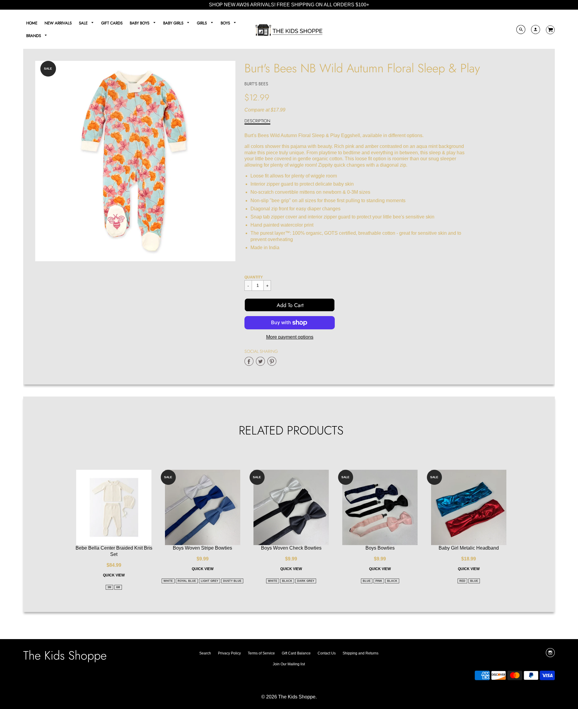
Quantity (253, 277)
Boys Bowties (380, 548)
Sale (84, 23)
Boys (226, 23)
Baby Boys (140, 23)
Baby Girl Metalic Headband (469, 548)
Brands (34, 36)
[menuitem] (31, 23)
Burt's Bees (256, 84)
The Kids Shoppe (65, 655)
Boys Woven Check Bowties (291, 548)
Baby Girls (174, 23)
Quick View (114, 575)
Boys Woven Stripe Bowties (202, 548)
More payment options (289, 337)
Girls (202, 23)
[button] (289, 305)
